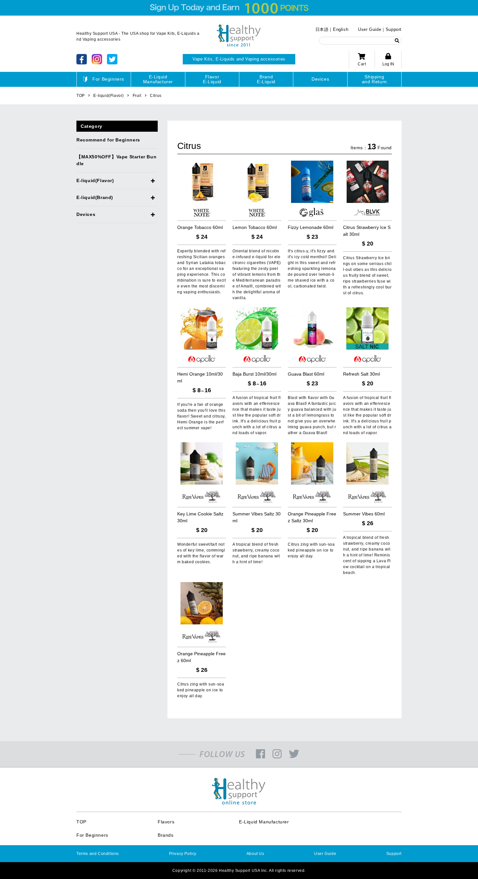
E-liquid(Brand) (94, 197)
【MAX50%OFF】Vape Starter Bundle (116, 160)
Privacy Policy (182, 853)
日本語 (322, 29)
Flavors (166, 821)
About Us (255, 853)
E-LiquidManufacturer (158, 79)
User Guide (369, 29)
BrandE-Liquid (266, 79)
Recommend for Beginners (108, 139)
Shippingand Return (374, 79)
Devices (320, 79)
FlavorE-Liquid (212, 79)
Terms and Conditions (97, 853)
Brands (166, 835)
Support (394, 29)
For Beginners (108, 79)
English (340, 29)
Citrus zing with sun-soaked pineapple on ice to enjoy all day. (311, 550)
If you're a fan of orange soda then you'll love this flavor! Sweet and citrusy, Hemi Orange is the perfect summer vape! (201, 416)
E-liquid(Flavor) (95, 180)
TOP (81, 821)
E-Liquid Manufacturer (264, 821)
